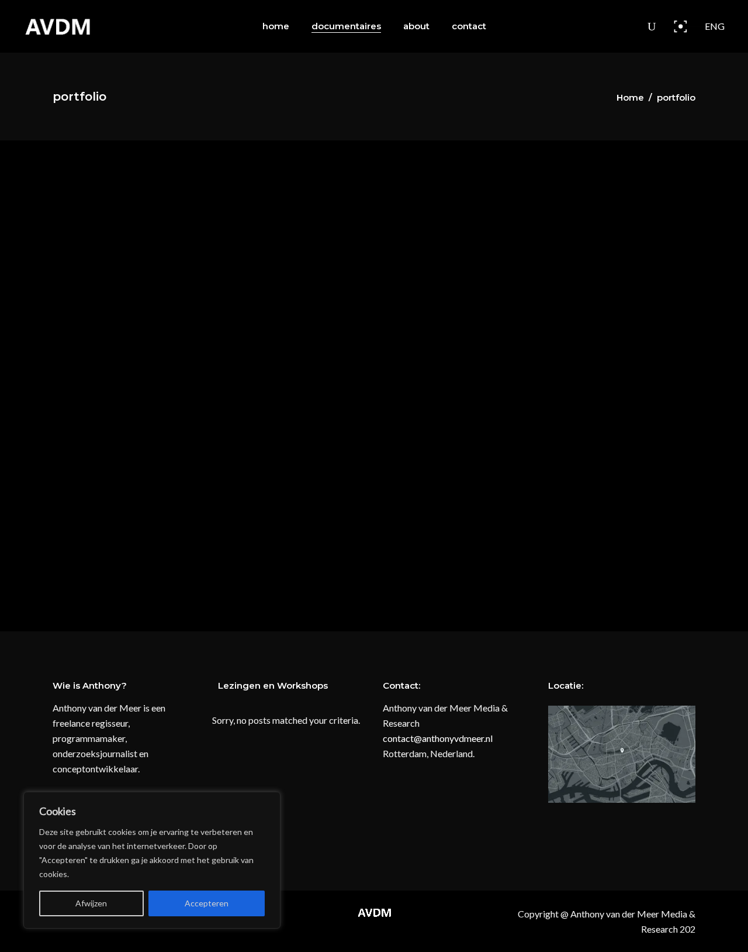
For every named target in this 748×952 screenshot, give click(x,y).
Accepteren (206, 903)
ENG (715, 26)
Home (630, 97)
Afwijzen (91, 903)
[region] (151, 860)
